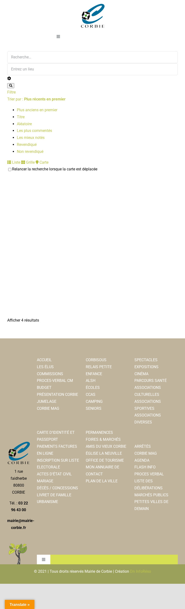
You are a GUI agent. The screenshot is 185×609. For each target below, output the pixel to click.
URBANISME (47, 501)
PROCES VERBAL (149, 474)
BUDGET (44, 387)
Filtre (11, 92)
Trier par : (36, 99)
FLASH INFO (145, 467)
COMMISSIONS (50, 374)
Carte (43, 162)
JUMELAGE (46, 401)
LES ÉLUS (45, 367)
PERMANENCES (99, 432)
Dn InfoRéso (140, 571)
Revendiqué (27, 144)
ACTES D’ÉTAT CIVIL (54, 474)
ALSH (90, 380)
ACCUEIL (44, 360)
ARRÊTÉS (142, 446)
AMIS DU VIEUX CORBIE (106, 446)
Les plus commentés (34, 130)
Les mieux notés (31, 137)
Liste (15, 162)
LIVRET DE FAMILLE (54, 495)
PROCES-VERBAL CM (55, 380)
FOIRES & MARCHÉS (103, 439)
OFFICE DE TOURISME (105, 460)
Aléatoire (24, 124)
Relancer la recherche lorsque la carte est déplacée (54, 169)
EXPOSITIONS (146, 367)
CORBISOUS (96, 360)
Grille (30, 162)
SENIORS (93, 408)
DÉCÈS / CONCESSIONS (57, 488)
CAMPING (94, 401)
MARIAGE (45, 481)
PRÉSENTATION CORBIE (57, 394)
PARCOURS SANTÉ (150, 380)
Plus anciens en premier (37, 110)
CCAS (90, 394)
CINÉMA (141, 374)
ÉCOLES (93, 387)
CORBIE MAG (48, 408)
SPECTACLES (146, 360)
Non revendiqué (30, 151)
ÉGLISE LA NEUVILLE (104, 453)
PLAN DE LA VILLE (102, 481)
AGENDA (141, 460)
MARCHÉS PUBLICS (151, 495)
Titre (21, 117)
